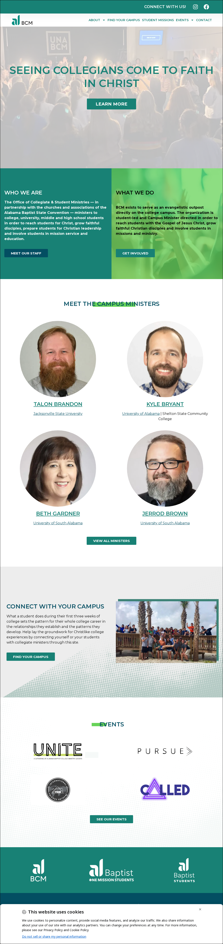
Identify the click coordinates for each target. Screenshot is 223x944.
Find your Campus (124, 20)
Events (182, 20)
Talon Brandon (58, 404)
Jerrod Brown (165, 513)
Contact (204, 20)
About (94, 20)
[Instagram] (195, 6)
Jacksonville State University (58, 414)
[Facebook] (206, 6)
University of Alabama (141, 414)
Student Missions (158, 20)
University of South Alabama (58, 523)
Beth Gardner (58, 513)
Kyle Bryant (165, 404)
